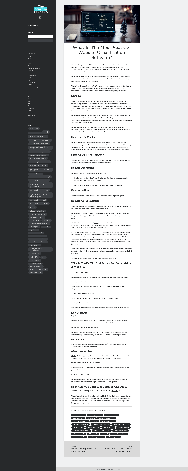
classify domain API (34, 220)
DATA (29, 77)
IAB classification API (123, 427)
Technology (31, 108)
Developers (34, 227)
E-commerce (31, 82)
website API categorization (119, 433)
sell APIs (34, 257)
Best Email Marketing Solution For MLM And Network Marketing (86, 450)
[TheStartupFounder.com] (40, 12)
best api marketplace (37, 214)
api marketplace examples (38, 155)
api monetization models (39, 180)
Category (30, 70)
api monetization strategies (39, 195)
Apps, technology (32, 66)
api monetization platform (39, 185)
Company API (46, 220)
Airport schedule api (35, 133)
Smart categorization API (120, 430)
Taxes (29, 105)
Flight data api (33, 230)
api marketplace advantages (40, 140)
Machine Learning (33, 87)
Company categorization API (39, 223)
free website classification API (121, 424)
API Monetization (38, 165)
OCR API (30, 91)
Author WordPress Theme (104, 469)
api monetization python (39, 190)
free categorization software (37, 235)
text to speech (34, 260)
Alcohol (30, 59)
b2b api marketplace (37, 211)
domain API (46, 227)
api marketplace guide (38, 158)
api (46, 132)
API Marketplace (38, 136)
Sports (29, 98)
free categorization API (36, 233)
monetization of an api (38, 242)
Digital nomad (31, 80)
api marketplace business (39, 144)
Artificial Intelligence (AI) (34, 68)
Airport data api (34, 128)
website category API (35, 272)
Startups (30, 103)
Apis (32, 207)
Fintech (30, 84)
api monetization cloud (35, 173)
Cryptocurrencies (32, 75)
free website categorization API (38, 238)
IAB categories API (78, 427)
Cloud (29, 73)
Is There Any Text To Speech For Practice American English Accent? (118, 450)
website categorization (36, 266)
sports (29, 101)
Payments (30, 94)
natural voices (34, 245)
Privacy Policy (33, 25)
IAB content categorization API (81, 430)
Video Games (31, 115)
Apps (29, 63)
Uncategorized (32, 113)
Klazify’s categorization (79, 213)
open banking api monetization (36, 249)
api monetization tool (38, 200)
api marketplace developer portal (39, 147)
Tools (29, 110)
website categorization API (38, 269)
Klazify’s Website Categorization (82, 76)
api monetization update (39, 203)
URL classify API (93, 433)
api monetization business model (39, 170)
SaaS (29, 96)
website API (105, 433)
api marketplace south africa (39, 162)
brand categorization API (36, 217)
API (29, 61)
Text (43, 257)
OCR (29, 89)
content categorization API (80, 421)
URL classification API (35, 263)
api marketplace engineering (39, 152)
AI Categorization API (78, 415)
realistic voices (34, 253)
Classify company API (111, 415)
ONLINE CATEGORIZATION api (102, 430)
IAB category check (108, 427)
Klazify (106, 69)
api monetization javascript (40, 177)
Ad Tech (30, 56)
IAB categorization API (93, 427)
